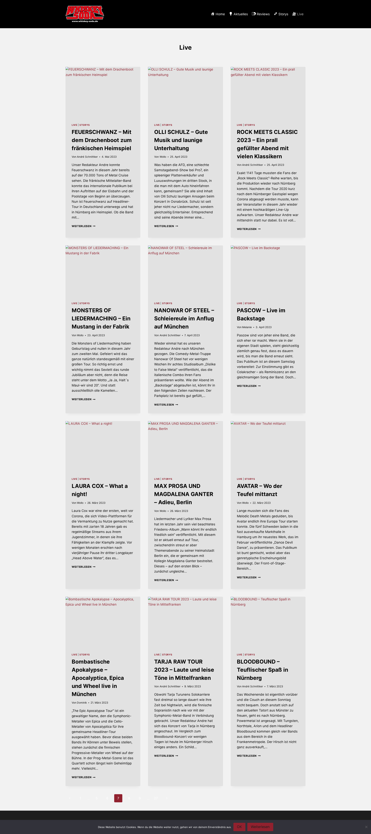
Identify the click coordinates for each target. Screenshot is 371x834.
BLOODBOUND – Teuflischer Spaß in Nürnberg (262, 669)
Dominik (82, 702)
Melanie (247, 327)
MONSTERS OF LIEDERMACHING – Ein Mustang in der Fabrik (101, 318)
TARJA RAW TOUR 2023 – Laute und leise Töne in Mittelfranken (184, 669)
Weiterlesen (83, 226)
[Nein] (366, 827)
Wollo (163, 156)
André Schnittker (87, 156)
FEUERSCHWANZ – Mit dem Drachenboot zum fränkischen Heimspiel (102, 140)
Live (74, 124)
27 (156, 798)
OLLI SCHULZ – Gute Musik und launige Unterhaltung (181, 140)
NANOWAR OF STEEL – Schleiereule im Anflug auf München (184, 318)
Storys (84, 124)
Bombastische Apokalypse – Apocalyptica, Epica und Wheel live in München (98, 677)
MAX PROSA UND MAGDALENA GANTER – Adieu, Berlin (183, 494)
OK (239, 827)
